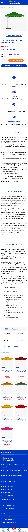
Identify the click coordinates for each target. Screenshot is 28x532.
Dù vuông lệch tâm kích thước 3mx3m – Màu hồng (7, 441)
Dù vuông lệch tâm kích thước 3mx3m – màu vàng (7, 419)
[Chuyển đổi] (2, 328)
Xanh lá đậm (20, 340)
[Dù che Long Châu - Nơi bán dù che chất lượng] (14, 2)
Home (2, 7)
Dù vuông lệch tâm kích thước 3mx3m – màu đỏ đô (21, 372)
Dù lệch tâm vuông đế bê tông (7, 371)
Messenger (19, 531)
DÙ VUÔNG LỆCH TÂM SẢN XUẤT (9, 7)
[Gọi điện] (14, 529)
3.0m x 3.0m (20, 333)
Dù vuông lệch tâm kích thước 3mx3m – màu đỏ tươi (21, 419)
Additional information (11, 329)
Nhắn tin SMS (24, 531)
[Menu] (2, 2)
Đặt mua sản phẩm (16, 60)
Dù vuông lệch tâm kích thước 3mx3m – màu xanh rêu (21, 397)
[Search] (25, 2)
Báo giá (3, 531)
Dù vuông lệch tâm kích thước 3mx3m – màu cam (7, 397)
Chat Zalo (8, 531)
